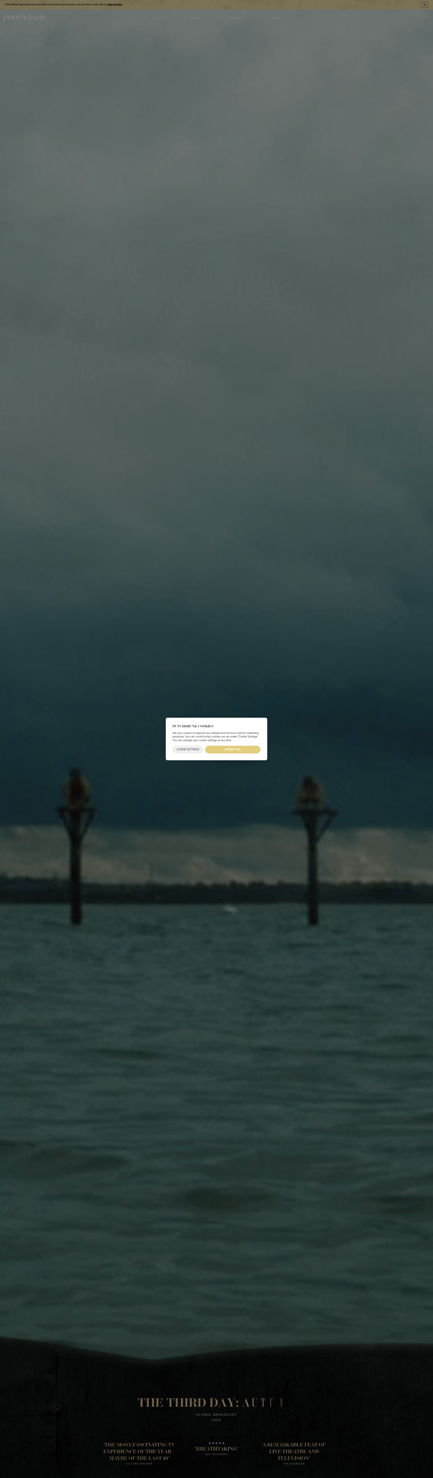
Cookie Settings (188, 749)
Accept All (233, 749)
